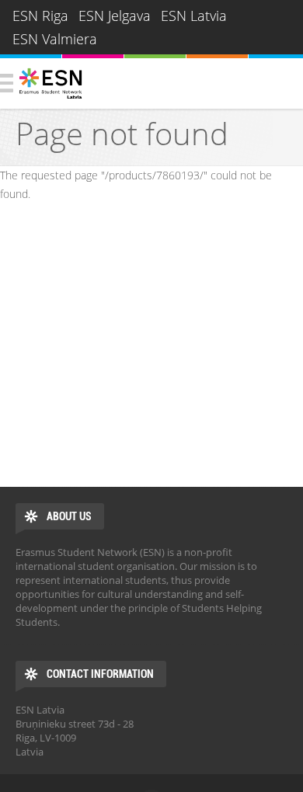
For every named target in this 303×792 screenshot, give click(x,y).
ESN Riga (40, 15)
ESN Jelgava (114, 15)
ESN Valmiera (54, 39)
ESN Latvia (194, 15)
